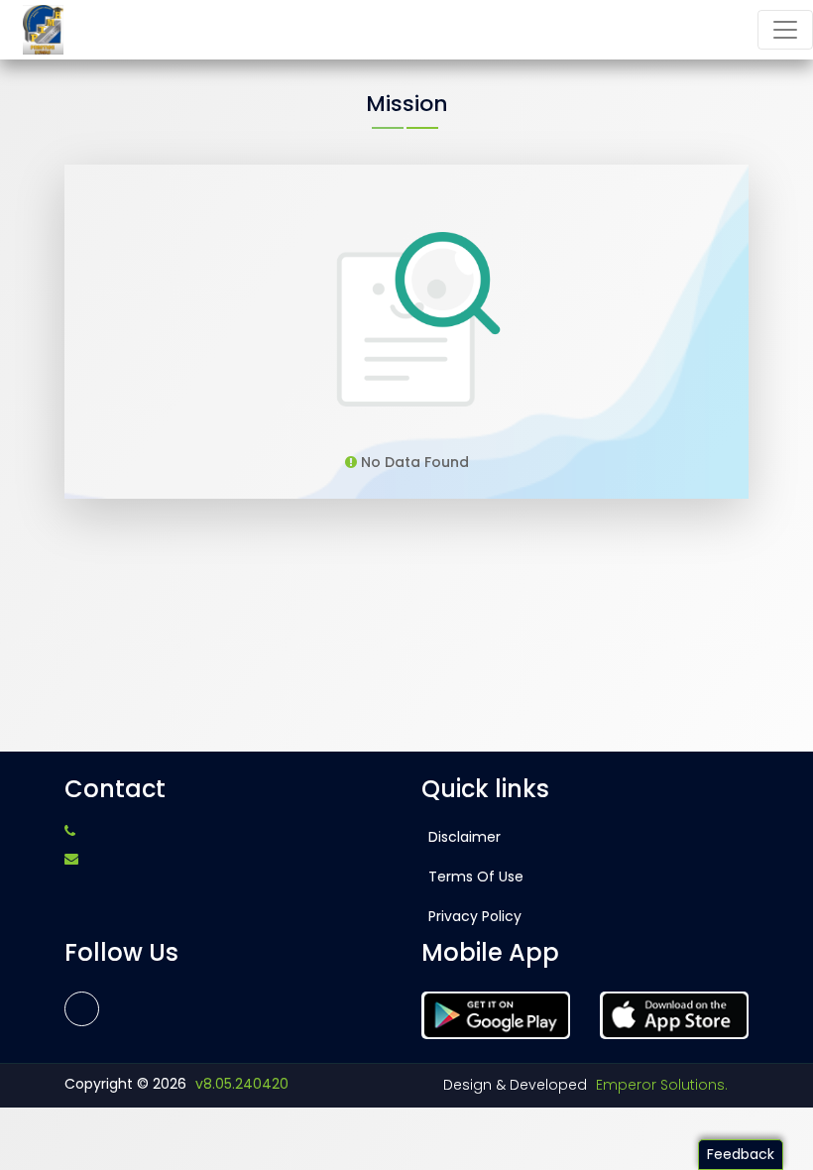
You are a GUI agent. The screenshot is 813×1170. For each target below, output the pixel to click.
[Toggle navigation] (785, 30)
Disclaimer (464, 837)
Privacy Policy (475, 916)
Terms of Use (475, 876)
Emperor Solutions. (662, 1085)
